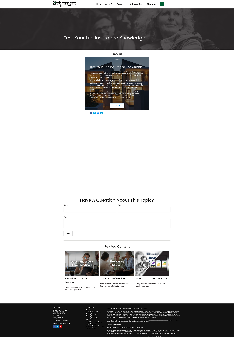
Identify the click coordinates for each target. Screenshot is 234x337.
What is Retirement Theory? (94, 312)
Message (67, 217)
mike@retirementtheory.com (61, 323)
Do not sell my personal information (140, 321)
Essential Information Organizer (95, 326)
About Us (88, 310)
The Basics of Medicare (113, 278)
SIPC (173, 330)
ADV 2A (109, 327)
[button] (99, 4)
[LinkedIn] (57, 326)
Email (120, 205)
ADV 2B (114, 327)
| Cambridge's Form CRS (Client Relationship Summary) (129, 327)
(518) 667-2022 (62, 310)
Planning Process (91, 316)
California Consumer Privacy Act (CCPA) (158, 320)
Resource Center (91, 328)
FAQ (87, 320)
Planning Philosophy (92, 314)
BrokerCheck (143, 308)
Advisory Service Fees (92, 318)
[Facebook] (54, 326)
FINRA (169, 330)
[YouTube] (61, 326)
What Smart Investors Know (151, 278)
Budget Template (91, 324)
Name (66, 205)
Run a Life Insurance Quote (94, 322)
